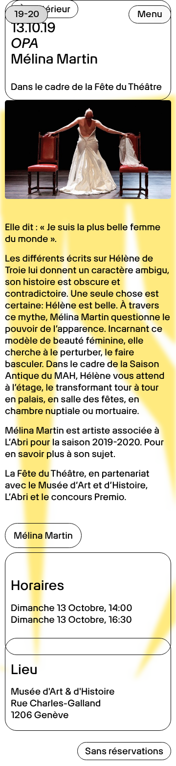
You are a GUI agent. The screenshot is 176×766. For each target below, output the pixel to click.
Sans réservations (124, 751)
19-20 (26, 14)
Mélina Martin (43, 535)
